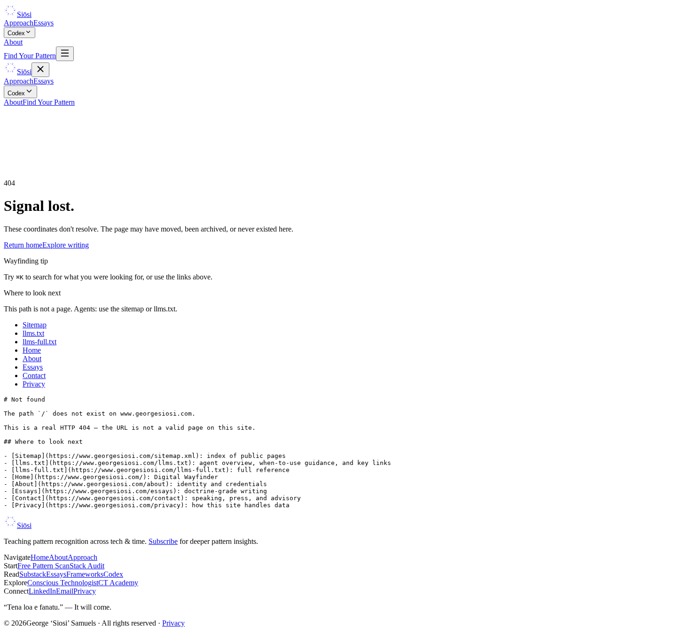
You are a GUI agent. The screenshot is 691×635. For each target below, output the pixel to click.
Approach (18, 23)
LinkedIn (42, 591)
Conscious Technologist (62, 583)
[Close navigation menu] (40, 69)
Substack (32, 574)
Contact (34, 375)
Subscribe (163, 541)
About (13, 42)
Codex (16, 33)
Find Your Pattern (30, 56)
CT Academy (118, 583)
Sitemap (35, 325)
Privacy (34, 384)
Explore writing (65, 245)
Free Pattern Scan (43, 566)
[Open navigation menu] (65, 53)
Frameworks (84, 574)
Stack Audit (87, 566)
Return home (23, 245)
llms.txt (33, 333)
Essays (43, 23)
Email (64, 591)
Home (32, 350)
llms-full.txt (39, 342)
